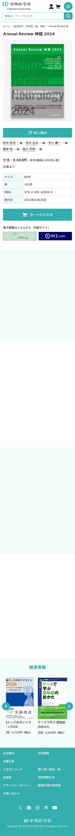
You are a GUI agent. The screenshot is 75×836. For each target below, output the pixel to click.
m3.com (55, 236)
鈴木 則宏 (9, 143)
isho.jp (19, 236)
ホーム (6, 26)
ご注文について (13, 769)
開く (38, 431)
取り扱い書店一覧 (49, 769)
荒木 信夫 (32, 143)
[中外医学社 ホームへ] (16, 7)
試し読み (40, 133)
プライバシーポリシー (17, 785)
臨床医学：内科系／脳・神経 (29, 26)
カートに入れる (41, 215)
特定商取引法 (46, 777)
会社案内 (8, 753)
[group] (29, 706)
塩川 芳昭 (29, 149)
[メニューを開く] (68, 6)
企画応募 (8, 761)
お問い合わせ (11, 793)
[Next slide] (69, 706)
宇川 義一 (54, 143)
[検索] (68, 16)
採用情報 (43, 753)
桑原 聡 (8, 149)
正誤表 (7, 777)
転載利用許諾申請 (49, 785)
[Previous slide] (6, 706)
